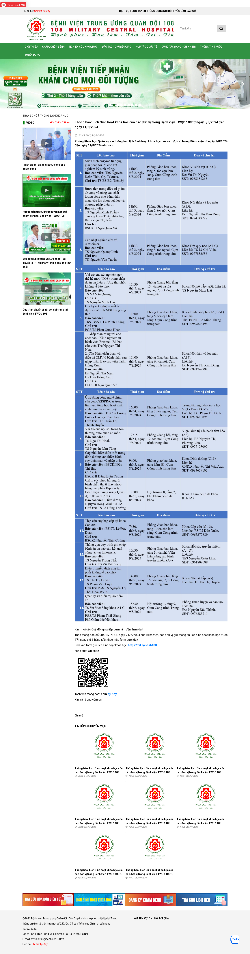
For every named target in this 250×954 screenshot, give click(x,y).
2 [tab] (114, 105)
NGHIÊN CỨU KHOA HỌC (83, 46)
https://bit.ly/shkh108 (142, 645)
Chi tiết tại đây (42, 11)
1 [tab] (110, 105)
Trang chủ (30, 115)
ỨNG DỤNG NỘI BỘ (161, 11)
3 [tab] (117, 105)
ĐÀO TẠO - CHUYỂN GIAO (116, 46)
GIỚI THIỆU (31, 46)
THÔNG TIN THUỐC (211, 46)
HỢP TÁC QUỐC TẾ (146, 46)
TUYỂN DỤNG (32, 54)
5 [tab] (125, 105)
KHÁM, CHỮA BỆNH (53, 46)
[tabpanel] (125, 84)
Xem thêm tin (58, 122)
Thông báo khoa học (54, 115)
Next (242, 83)
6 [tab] (128, 105)
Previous (7, 83)
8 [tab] (136, 105)
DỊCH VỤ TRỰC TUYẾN (132, 11)
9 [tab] (139, 105)
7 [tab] (132, 105)
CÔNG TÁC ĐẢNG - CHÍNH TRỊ (178, 46)
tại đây (112, 694)
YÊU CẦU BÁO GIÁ (185, 11)
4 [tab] (121, 105)
